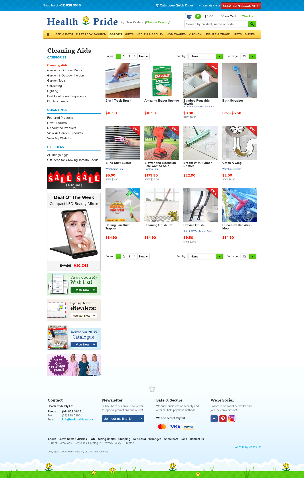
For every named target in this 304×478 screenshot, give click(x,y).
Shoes (250, 34)
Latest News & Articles (73, 439)
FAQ (92, 439)
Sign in (213, 5)
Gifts (129, 34)
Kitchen (195, 34)
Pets (238, 34)
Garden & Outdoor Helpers (66, 75)
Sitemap (129, 443)
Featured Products (60, 118)
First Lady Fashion (91, 34)
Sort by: (181, 56)
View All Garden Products (65, 133)
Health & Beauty (149, 34)
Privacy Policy (112, 443)
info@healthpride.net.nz (77, 419)
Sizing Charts (107, 439)
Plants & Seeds (57, 101)
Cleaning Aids (57, 65)
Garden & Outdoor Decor (64, 70)
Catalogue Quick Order (176, 5)
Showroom (171, 439)
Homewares (176, 34)
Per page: (232, 56)
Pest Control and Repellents (66, 96)
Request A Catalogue (88, 443)
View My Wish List (60, 138)
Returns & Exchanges (147, 439)
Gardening (54, 86)
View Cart (228, 16)
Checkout (248, 16)
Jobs (184, 439)
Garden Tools (56, 80)
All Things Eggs (58, 155)
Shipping (124, 439)
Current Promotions (60, 443)
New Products (57, 123)
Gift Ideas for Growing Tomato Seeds (72, 160)
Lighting (52, 91)
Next (142, 56)
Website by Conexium (248, 447)
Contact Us (197, 439)
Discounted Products (61, 128)
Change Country (157, 22)
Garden (115, 34)
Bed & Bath (64, 34)
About (52, 439)
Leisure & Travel (218, 34)
